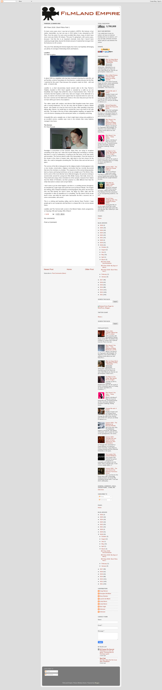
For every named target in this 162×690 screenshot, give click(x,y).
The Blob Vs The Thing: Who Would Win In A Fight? (111, 152)
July (102, 252)
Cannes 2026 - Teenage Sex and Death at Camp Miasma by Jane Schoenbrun (111, 440)
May (102, 254)
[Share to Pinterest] (64, 214)
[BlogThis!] (58, 214)
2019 (101, 242)
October (104, 247)
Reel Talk (103, 658)
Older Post (89, 269)
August (103, 249)
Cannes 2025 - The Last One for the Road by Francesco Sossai (111, 471)
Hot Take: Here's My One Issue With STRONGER (108, 660)
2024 (101, 230)
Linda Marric (103, 601)
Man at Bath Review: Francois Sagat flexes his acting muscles (112, 77)
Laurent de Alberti (105, 598)
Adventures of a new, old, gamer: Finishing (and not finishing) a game (107, 652)
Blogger (97, 683)
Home (69, 269)
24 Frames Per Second (107, 649)
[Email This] (56, 214)
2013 (101, 290)
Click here (101, 489)
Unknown (102, 609)
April (102, 257)
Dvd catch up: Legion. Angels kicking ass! (110, 184)
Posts (102, 496)
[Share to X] (60, 214)
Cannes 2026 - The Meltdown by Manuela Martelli (111, 424)
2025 (101, 227)
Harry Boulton (104, 596)
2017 (101, 280)
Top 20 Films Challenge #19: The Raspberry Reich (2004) (111, 201)
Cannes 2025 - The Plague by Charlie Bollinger (111, 168)
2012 (101, 292)
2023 (101, 232)
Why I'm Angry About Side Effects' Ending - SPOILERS (112, 61)
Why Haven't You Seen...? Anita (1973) (111, 137)
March (103, 259)
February (104, 274)
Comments (103, 500)
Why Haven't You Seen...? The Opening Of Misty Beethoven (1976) (111, 122)
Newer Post (48, 269)
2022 (101, 235)
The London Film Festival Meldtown (111, 455)
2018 (101, 245)
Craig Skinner (104, 591)
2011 (101, 294)
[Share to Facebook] (62, 214)
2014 (101, 287)
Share (99, 317)
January (104, 276)
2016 (101, 282)
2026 (101, 225)
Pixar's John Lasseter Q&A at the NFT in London (111, 332)
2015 (101, 285)
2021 (101, 237)
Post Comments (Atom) (59, 273)
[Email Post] (53, 214)
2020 (101, 240)
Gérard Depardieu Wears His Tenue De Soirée (112, 106)
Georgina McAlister (105, 593)
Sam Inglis (103, 606)
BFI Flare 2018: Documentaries (106, 262)
